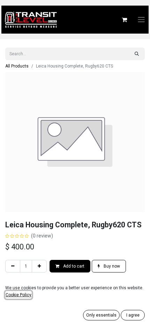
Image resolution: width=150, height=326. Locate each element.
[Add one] (39, 266)
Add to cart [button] (73, 266)
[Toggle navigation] (141, 19)
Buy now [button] (111, 266)
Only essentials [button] (101, 315)
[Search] (137, 54)
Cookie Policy (18, 294)
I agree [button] (133, 315)
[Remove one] (12, 266)
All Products (17, 66)
